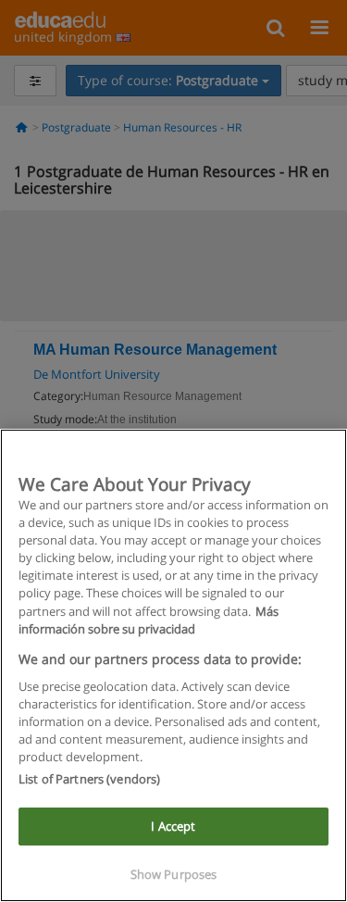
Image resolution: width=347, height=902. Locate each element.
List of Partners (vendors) (89, 778)
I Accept (173, 826)
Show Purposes (173, 874)
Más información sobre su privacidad (149, 620)
